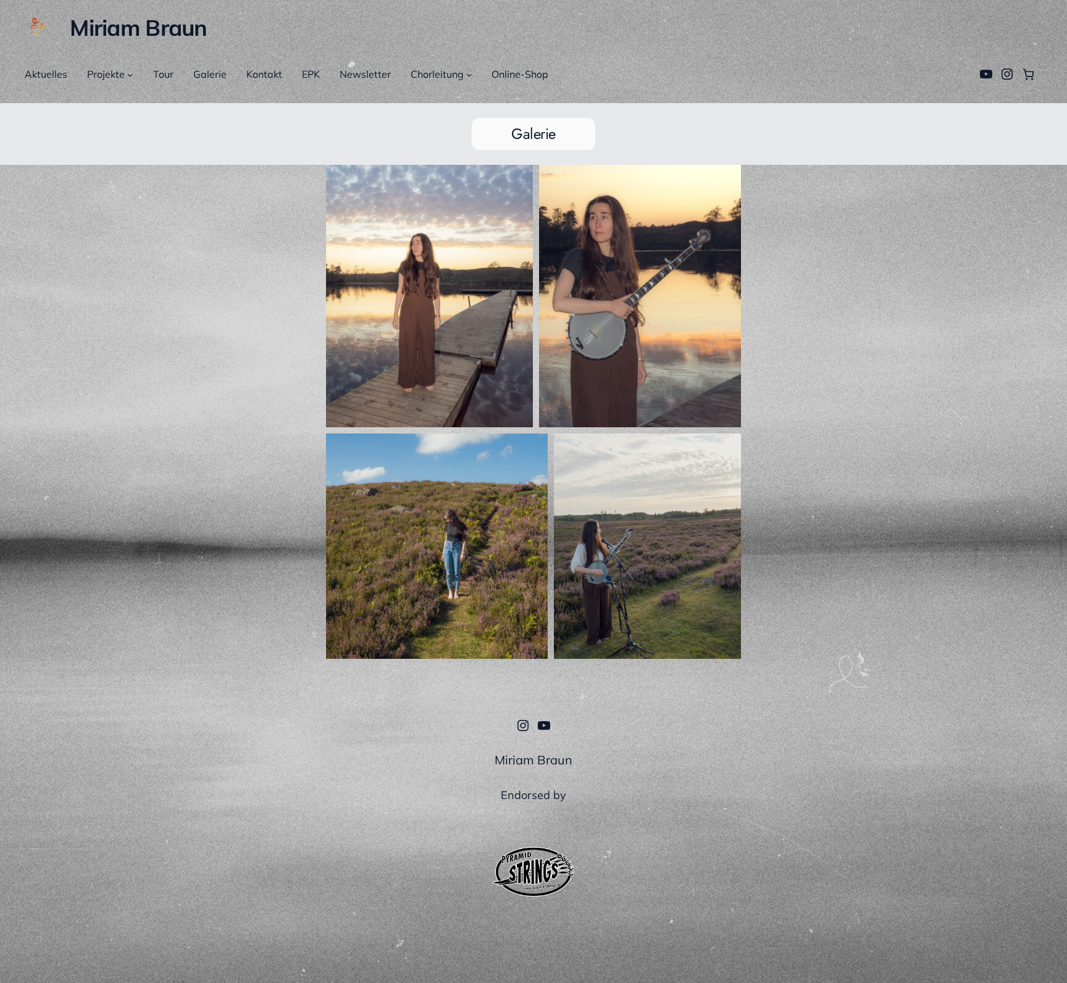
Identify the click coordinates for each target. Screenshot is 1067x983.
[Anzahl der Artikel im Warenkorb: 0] (1028, 74)
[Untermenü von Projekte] (130, 75)
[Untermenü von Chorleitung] (469, 75)
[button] (429, 296)
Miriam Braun (138, 27)
